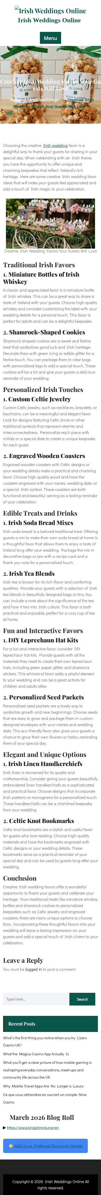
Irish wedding (55, 145)
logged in (33, 969)
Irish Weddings (44, 100)
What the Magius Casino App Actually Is (36, 1053)
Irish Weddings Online (49, 20)
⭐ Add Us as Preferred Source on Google (45, 1145)
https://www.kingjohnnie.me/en (33, 1127)
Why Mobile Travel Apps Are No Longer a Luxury (43, 1085)
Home (15, 100)
